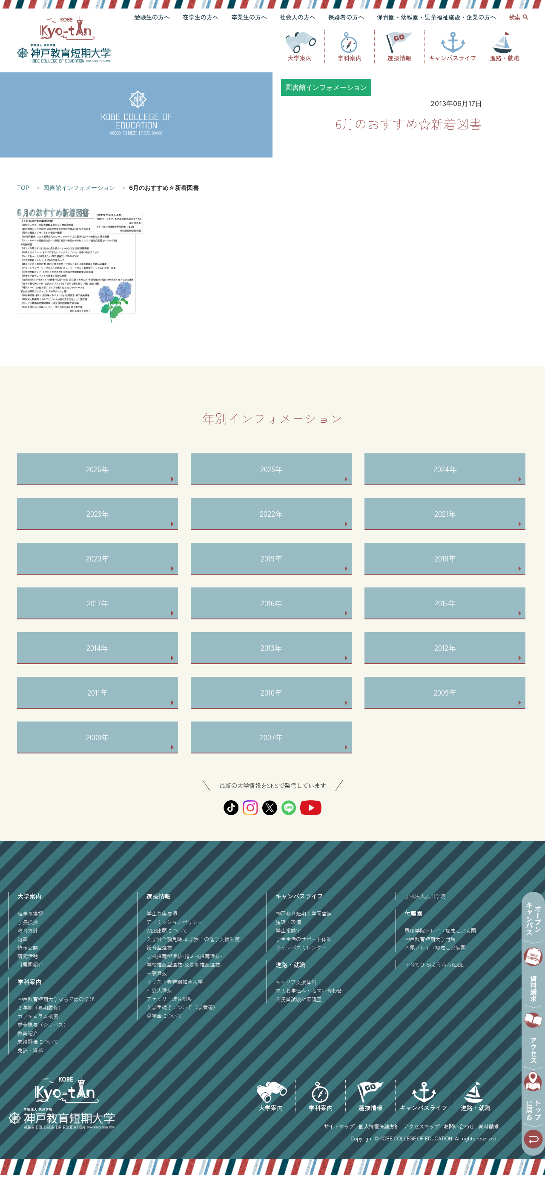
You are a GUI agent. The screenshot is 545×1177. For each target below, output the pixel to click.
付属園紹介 (30, 964)
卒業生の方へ (249, 17)
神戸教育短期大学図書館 (303, 913)
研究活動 (27, 955)
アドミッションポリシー (174, 921)
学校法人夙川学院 (424, 895)
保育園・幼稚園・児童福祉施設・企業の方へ (436, 17)
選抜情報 (399, 58)
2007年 (271, 736)
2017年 (98, 602)
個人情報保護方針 (379, 1126)
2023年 (97, 513)
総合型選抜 (159, 947)
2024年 (445, 468)
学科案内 (349, 58)
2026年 (97, 468)
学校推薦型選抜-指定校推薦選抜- (184, 955)
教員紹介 (27, 1033)
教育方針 (27, 930)
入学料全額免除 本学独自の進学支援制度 (193, 938)
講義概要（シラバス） (43, 1024)
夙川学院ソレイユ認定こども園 (440, 930)
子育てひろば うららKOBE (434, 964)
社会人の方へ (298, 17)
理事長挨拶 (30, 913)
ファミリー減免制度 (169, 998)
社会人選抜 (159, 990)
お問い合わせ (459, 1126)
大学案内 (300, 58)
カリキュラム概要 (37, 1015)
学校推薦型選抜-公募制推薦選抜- (184, 964)
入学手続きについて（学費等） (182, 1007)
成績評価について (37, 1041)
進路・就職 (504, 58)
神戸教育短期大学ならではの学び (55, 998)
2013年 (271, 647)
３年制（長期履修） (40, 1007)
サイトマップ (339, 1126)
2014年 (97, 647)
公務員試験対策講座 (298, 998)
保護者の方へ (346, 17)
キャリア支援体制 (295, 981)
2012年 (445, 647)
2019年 (271, 558)
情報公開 (27, 947)
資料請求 (489, 1126)
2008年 (97, 736)
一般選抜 (156, 973)
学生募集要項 (161, 913)
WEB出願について (166, 930)
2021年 (445, 513)
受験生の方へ (152, 17)
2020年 (97, 558)
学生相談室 (288, 930)
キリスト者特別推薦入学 (174, 981)
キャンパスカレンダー (301, 947)
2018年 (445, 558)
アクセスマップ (421, 1126)
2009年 (444, 692)
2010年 (271, 692)
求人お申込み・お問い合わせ (308, 990)
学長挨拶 (27, 921)
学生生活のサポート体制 (303, 938)
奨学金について (164, 1015)
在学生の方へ (200, 17)
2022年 (271, 513)
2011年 (97, 692)
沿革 (22, 938)
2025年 (271, 468)
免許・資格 (30, 1050)
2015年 (445, 602)
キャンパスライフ (452, 58)
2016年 (271, 602)
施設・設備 (288, 921)
